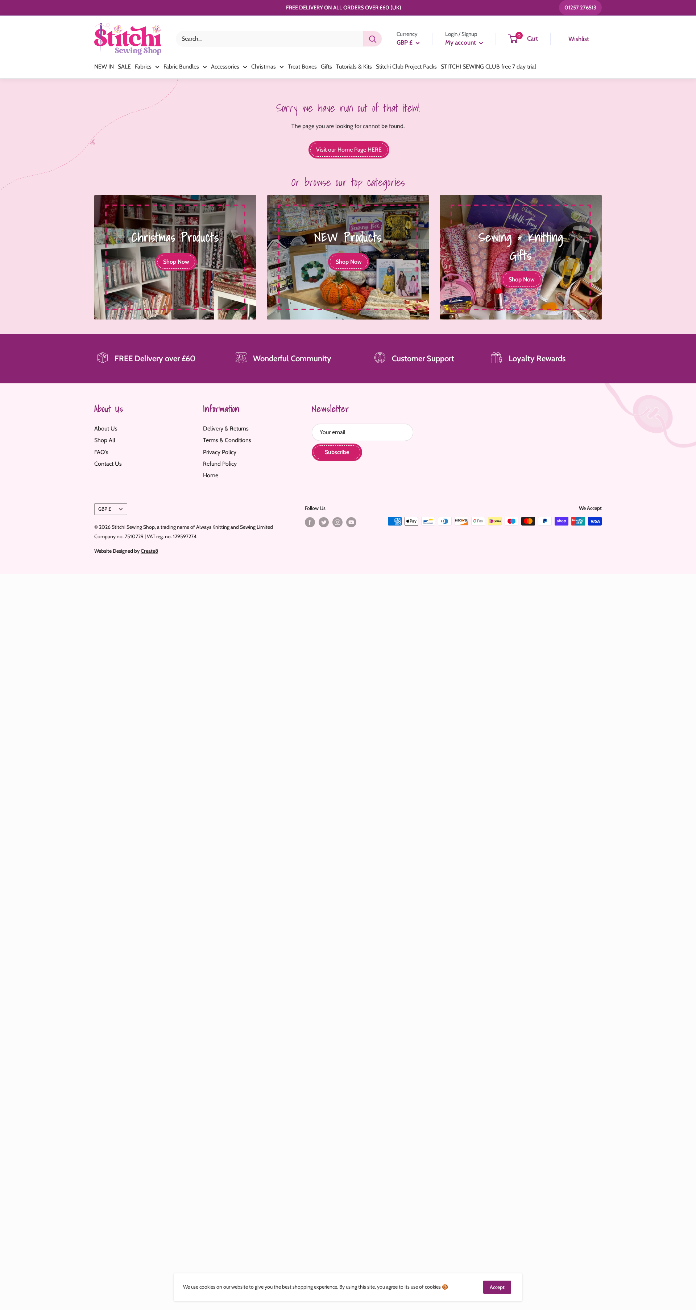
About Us (105, 428)
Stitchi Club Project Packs (406, 66)
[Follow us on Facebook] (310, 522)
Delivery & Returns (226, 428)
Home (210, 475)
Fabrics (143, 66)
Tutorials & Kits (354, 66)
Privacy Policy (219, 452)
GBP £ (104, 509)
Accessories (225, 66)
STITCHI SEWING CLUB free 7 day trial (488, 66)
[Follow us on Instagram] (337, 522)
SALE (124, 66)
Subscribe (337, 452)
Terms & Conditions (227, 440)
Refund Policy (220, 463)
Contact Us (108, 463)
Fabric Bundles (181, 66)
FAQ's (101, 452)
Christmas (263, 66)
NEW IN (104, 66)
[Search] (373, 38)
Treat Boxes (302, 66)
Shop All (104, 440)
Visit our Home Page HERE (349, 149)
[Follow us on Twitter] (324, 522)
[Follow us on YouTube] (351, 522)
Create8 (149, 551)
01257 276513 (580, 7)
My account (461, 42)
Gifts (326, 66)
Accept (497, 1287)
